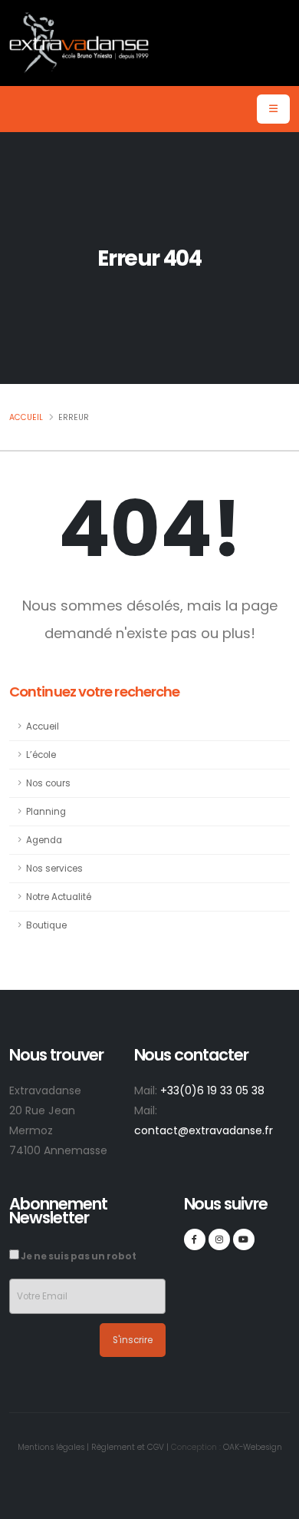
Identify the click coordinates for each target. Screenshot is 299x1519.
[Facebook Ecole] (194, 1239)
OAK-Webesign (251, 1447)
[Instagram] (219, 1239)
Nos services (54, 868)
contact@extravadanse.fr (203, 1130)
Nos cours (48, 783)
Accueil (26, 417)
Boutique (46, 925)
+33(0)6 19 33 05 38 (212, 1090)
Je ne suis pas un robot (77, 1256)
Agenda (44, 840)
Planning (46, 812)
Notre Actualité (58, 897)
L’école (41, 755)
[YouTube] (244, 1239)
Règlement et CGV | (130, 1447)
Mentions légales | (53, 1447)
